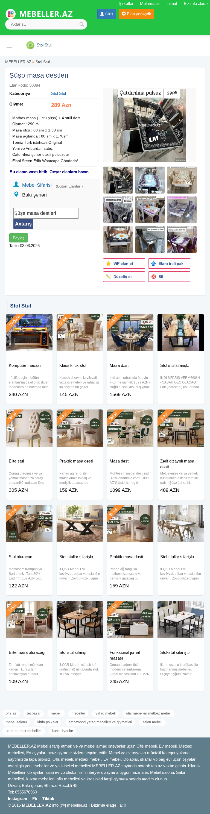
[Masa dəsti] (130, 320)
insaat (172, 3)
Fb (34, 798)
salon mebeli (152, 722)
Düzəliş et (122, 276)
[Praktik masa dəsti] (80, 416)
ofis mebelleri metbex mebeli (148, 713)
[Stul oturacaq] (29, 512)
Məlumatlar (150, 3)
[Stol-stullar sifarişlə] (80, 512)
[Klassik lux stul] (80, 320)
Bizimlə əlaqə (196, 3)
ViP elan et (123, 263)
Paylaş (18, 238)
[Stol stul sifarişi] (80, 607)
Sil (161, 276)
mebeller (78, 713)
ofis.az (11, 713)
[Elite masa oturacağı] (29, 607)
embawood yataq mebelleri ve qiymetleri (100, 722)
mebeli (56, 713)
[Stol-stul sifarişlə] (181, 607)
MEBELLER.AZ (18, 62)
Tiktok (48, 798)
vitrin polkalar (47, 722)
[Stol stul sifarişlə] (181, 320)
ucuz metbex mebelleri (24, 731)
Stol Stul (43, 62)
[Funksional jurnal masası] (130, 607)
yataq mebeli (105, 713)
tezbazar (33, 713)
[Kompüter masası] (29, 320)
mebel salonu (16, 722)
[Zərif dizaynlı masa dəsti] (181, 416)
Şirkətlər (126, 3)
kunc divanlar (62, 731)
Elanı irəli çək (171, 263)
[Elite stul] (29, 416)
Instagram (17, 798)
